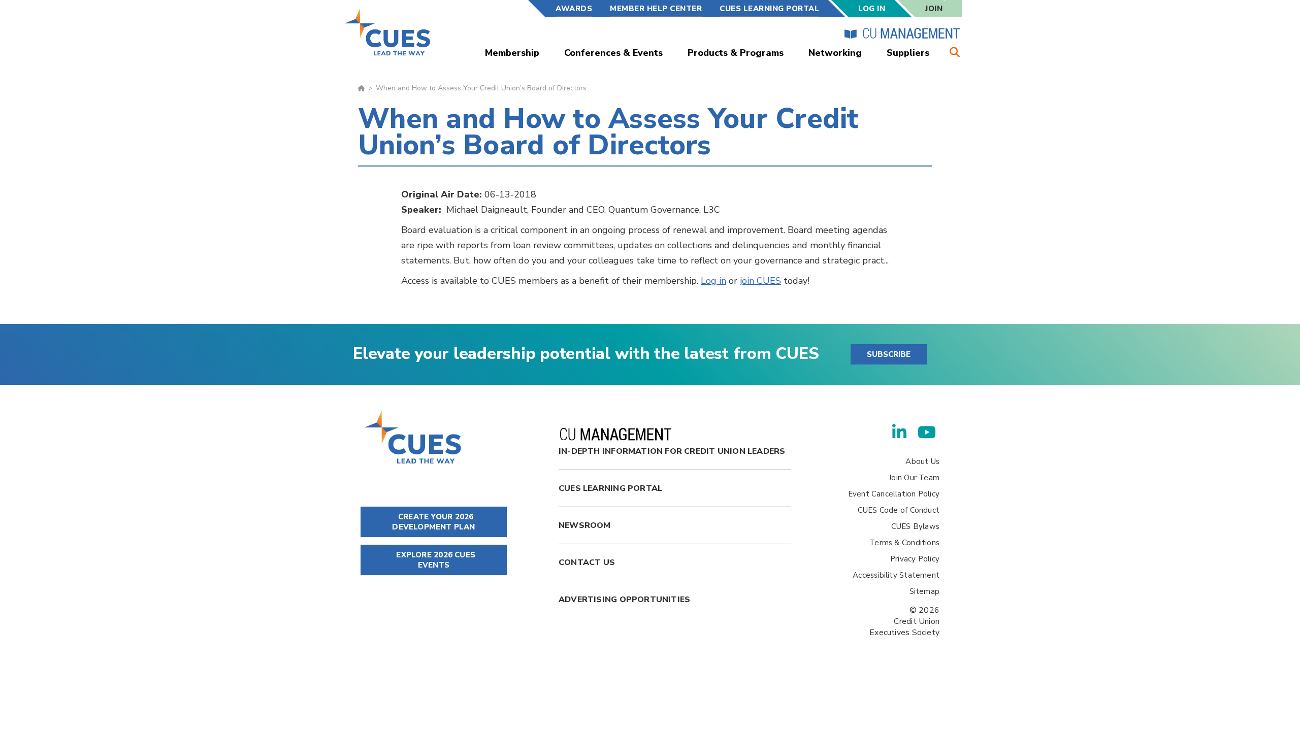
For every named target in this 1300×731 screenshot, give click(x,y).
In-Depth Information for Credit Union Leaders (672, 451)
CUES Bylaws (915, 526)
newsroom (585, 525)
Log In (871, 9)
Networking (835, 53)
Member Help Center (656, 9)
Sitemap (924, 591)
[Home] (388, 32)
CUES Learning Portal (769, 9)
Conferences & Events (613, 53)
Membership (512, 53)
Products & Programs (736, 53)
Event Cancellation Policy (893, 494)
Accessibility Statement (896, 575)
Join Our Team (914, 478)
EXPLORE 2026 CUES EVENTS (434, 560)
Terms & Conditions (904, 543)
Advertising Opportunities (624, 599)
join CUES (760, 281)
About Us (922, 461)
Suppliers (908, 53)
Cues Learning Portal (610, 488)
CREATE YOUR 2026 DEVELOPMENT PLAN (433, 522)
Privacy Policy (914, 559)
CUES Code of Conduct (898, 510)
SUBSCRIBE (889, 354)
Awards (574, 9)
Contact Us (587, 562)
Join (933, 9)
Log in (713, 281)
